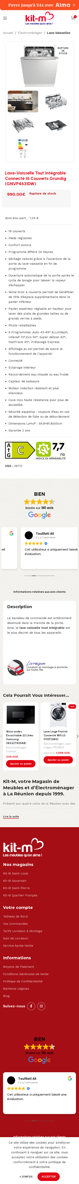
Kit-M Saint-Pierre (16, 888)
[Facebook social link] (31, 1006)
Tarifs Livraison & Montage (22, 931)
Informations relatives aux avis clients (39, 591)
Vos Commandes (15, 924)
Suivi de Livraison (15, 938)
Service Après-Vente (18, 945)
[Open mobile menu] (5, 18)
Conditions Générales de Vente (26, 974)
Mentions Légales (16, 988)
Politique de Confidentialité (23, 981)
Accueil (8, 33)
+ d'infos (26, 1176)
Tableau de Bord (15, 916)
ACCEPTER (49, 1176)
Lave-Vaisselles (58, 33)
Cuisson (11, 751)
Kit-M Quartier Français (20, 895)
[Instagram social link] (41, 1006)
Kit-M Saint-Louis (15, 873)
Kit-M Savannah (14, 881)
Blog (6, 996)
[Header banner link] (33, 5)
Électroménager (30, 33)
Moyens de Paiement (18, 967)
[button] (20, 763)
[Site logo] (39, 18)
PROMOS (58, 747)
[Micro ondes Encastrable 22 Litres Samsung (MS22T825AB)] (20, 714)
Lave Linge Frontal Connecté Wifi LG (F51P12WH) (55, 735)
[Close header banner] (74, 5)
